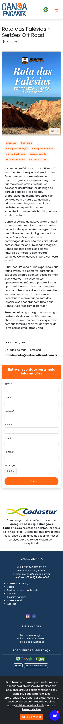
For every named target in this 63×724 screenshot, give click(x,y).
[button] (40, 9)
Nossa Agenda (15, 600)
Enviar (33, 481)
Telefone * (9, 411)
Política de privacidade (31, 642)
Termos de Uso (31, 709)
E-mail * (9, 397)
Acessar (11, 603)
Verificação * (11, 465)
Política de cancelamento (31, 638)
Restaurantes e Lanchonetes (23, 590)
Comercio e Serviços (19, 583)
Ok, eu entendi (31, 716)
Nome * (8, 383)
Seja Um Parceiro (16, 597)
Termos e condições (31, 635)
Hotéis (10, 586)
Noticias (11, 593)
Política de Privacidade (29, 705)
